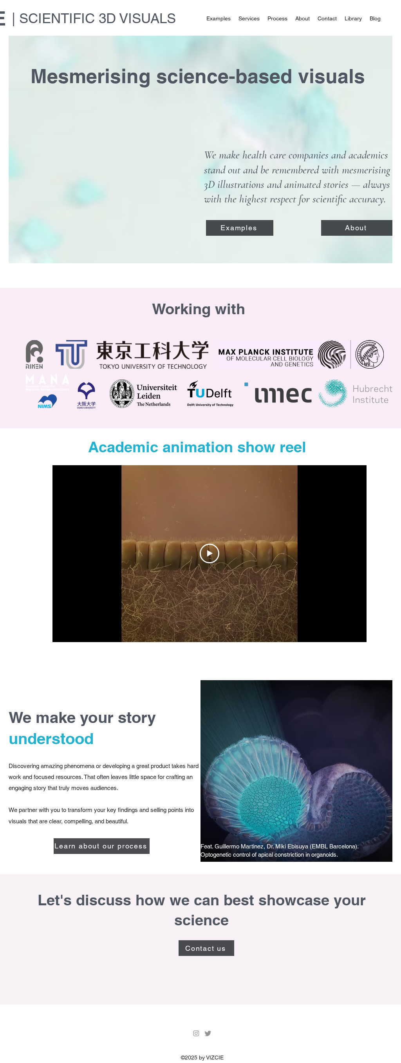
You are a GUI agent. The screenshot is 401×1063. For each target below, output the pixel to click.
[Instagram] (196, 1033)
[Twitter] (208, 1033)
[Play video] (209, 553)
